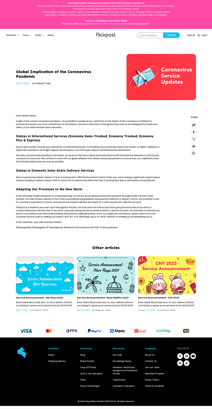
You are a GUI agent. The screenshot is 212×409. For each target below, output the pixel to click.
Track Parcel (119, 379)
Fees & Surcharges (90, 385)
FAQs (83, 379)
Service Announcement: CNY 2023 (158, 297)
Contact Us (151, 361)
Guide (38, 35)
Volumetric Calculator (124, 385)
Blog (82, 354)
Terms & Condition (154, 385)
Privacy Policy (152, 379)
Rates (51, 35)
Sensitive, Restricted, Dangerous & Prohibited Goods (125, 370)
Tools (25, 35)
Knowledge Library (122, 361)
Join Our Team (152, 367)
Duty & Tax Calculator (91, 373)
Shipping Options (57, 361)
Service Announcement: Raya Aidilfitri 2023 (103, 297)
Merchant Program (154, 373)
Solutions (11, 35)
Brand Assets (87, 361)
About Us (149, 354)
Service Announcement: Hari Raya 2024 (39, 297)
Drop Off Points (88, 367)
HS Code (117, 354)
